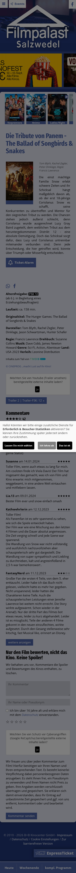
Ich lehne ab (47, 445)
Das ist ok (64, 445)
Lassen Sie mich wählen (18, 445)
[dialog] (38, 436)
